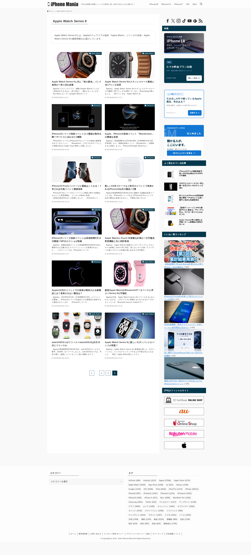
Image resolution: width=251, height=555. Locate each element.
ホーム (73, 534)
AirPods (134, 480)
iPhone (191, 489)
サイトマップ (158, 534)
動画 (159, 519)
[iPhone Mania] (63, 4)
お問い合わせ (95, 534)
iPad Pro (175, 489)
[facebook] (167, 21)
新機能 (172, 519)
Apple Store (182, 480)
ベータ (185, 515)
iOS (148, 489)
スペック (135, 511)
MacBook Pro (182, 498)
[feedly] (195, 21)
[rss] (200, 21)
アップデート (187, 502)
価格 (146, 519)
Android (149, 480)
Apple (165, 480)
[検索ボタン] (201, 4)
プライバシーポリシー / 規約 (138, 534)
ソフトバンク (175, 511)
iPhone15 (135, 498)
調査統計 (170, 524)
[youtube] (189, 21)
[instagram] (178, 21)
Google (135, 489)
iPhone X (151, 498)
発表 (156, 524)
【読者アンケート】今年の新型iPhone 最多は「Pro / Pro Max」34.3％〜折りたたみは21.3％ (191, 211)
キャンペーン (166, 506)
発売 (144, 524)
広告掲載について (173, 534)
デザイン (155, 515)
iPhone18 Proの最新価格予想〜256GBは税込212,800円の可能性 (190, 173)
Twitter (151, 502)
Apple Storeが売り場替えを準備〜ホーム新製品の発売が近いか (191, 222)
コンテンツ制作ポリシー (114, 534)
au (169, 485)
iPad (161, 489)
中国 (133, 519)
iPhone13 (168, 493)
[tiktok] (184, 21)
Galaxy (182, 485)
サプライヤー (186, 506)
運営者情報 (83, 534)
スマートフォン (154, 511)
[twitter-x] (173, 21)
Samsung (136, 502)
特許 (133, 524)
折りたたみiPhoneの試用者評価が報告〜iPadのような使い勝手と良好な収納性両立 (191, 197)
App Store (156, 485)
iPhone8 (135, 493)
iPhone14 (185, 493)
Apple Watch (137, 485)
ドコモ (170, 515)
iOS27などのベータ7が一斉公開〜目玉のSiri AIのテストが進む (191, 185)
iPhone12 (151, 493)
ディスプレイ (137, 515)
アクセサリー (167, 502)
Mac (165, 498)
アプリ (134, 506)
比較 (185, 519)
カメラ (149, 506)
